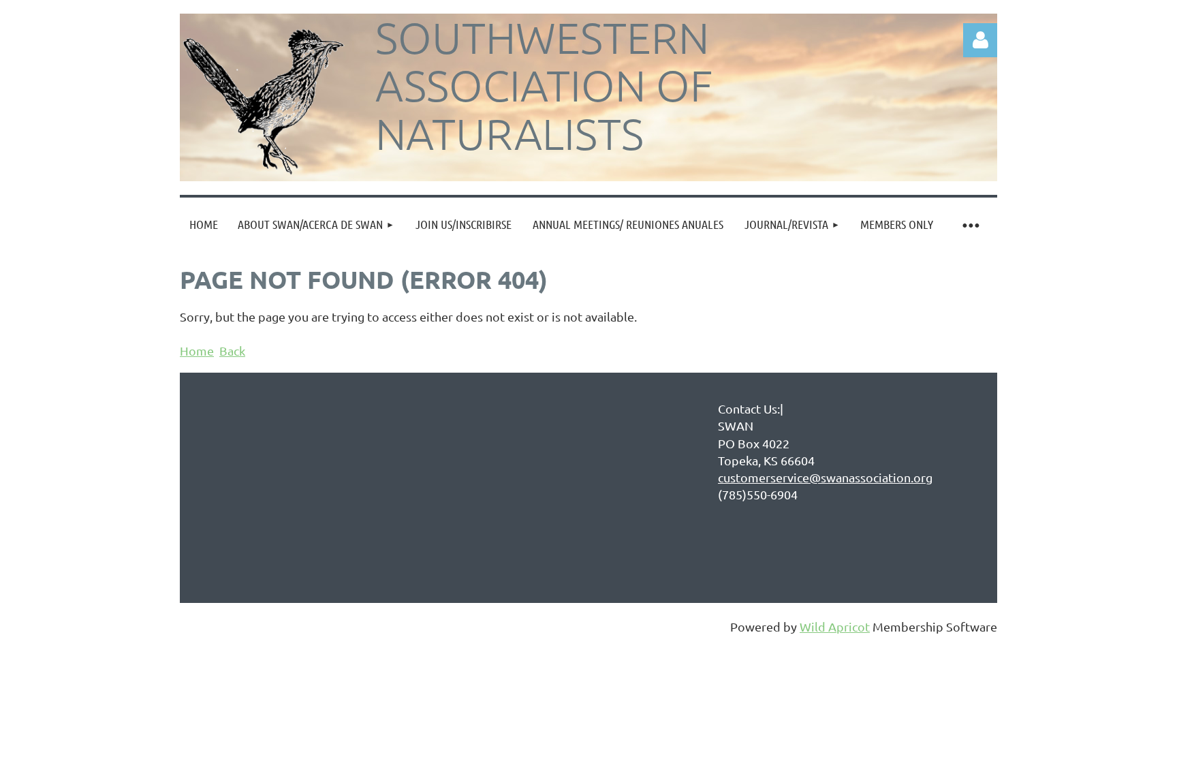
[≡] (970, 224)
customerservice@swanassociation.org (825, 477)
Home (197, 350)
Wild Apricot (835, 626)
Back (232, 350)
